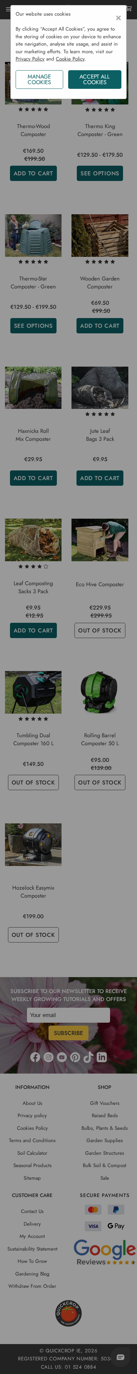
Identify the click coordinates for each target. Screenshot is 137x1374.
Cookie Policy (70, 59)
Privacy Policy (30, 59)
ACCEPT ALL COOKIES (94, 79)
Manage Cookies (39, 79)
